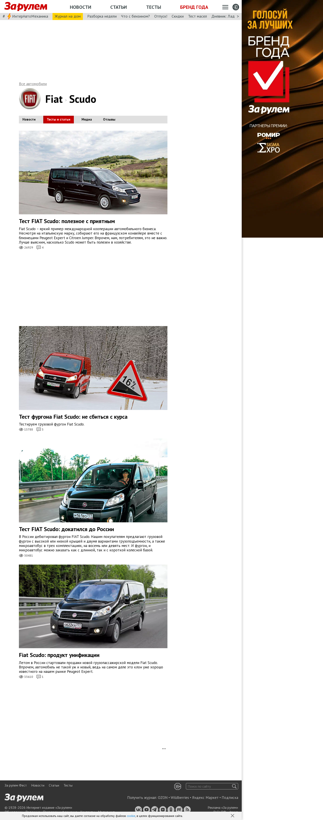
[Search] (234, 786)
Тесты (153, 7)
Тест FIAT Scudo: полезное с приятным (67, 221)
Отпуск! (160, 16)
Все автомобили (33, 83)
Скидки (178, 16)
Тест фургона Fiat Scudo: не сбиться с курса (73, 416)
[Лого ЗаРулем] (25, 6)
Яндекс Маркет (205, 797)
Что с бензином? (135, 16)
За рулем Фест (16, 785)
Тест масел (197, 16)
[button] (233, 816)
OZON (163, 797)
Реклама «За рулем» (223, 807)
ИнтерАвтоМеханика (30, 16)
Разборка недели (102, 16)
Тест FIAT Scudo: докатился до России (66, 529)
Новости (80, 7)
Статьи (118, 7)
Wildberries (180, 797)
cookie (131, 816)
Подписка (230, 797)
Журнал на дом (68, 16)
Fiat (54, 99)
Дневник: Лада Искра (229, 16)
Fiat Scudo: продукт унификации (59, 655)
